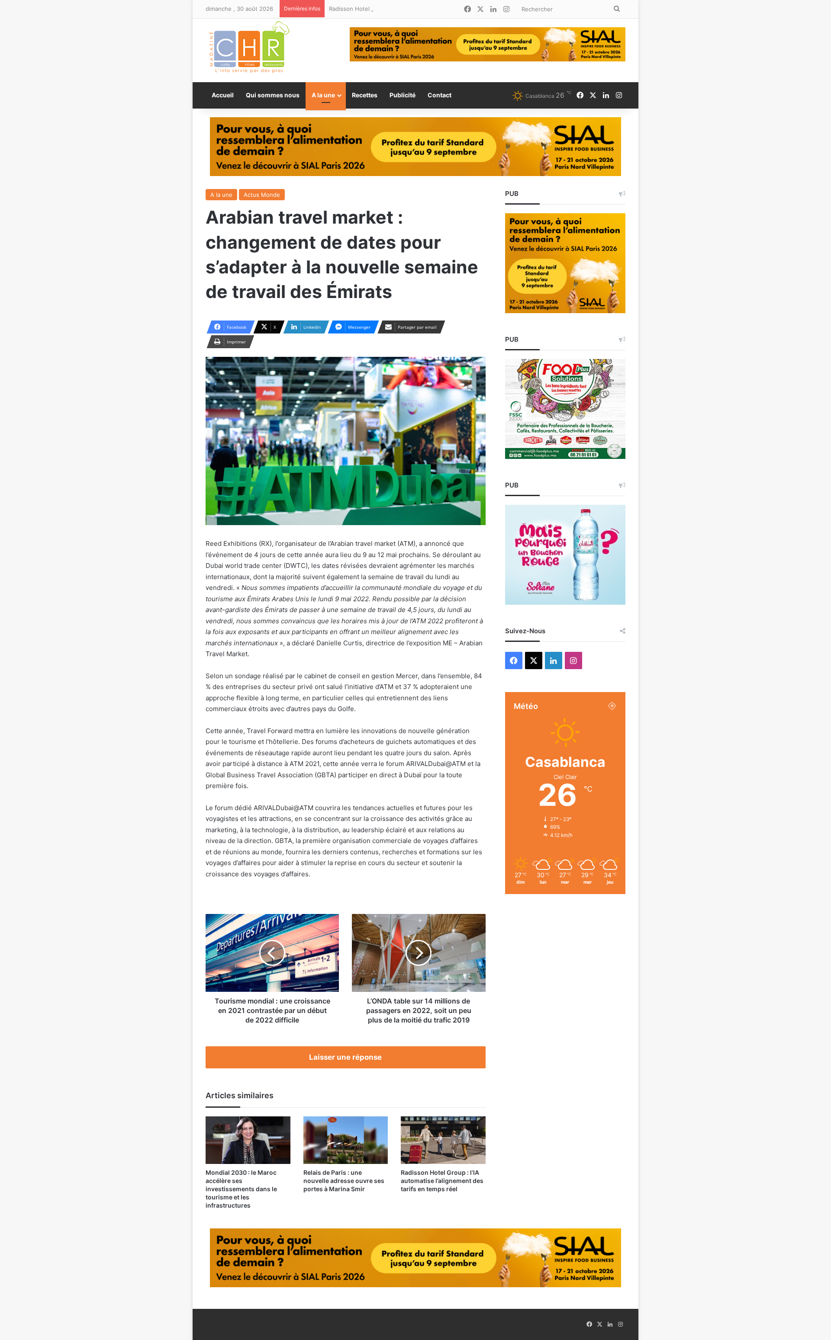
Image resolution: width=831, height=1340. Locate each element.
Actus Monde (262, 194)
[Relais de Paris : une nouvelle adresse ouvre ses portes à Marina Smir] (345, 1140)
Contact (439, 95)
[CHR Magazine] (249, 50)
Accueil (223, 95)
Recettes (364, 95)
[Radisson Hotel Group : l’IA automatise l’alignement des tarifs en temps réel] (443, 1140)
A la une (323, 95)
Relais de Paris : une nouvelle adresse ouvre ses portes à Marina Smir (343, 1181)
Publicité (403, 95)
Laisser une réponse (345, 1057)
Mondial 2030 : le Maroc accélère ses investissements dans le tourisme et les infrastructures (241, 1189)
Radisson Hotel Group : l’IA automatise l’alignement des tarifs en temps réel (430, 8)
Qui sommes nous (273, 95)
